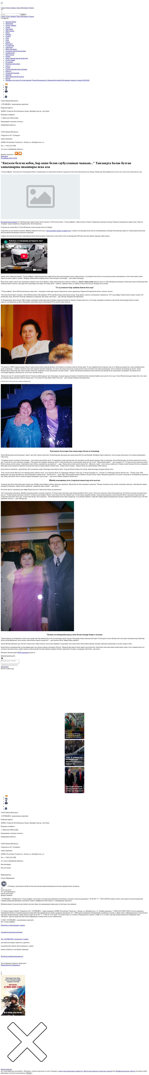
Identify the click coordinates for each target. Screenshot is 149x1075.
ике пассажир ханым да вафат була (59, 231)
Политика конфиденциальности (12, 956)
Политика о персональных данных (13, 925)
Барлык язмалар (6, 1069)
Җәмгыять (4, 156)
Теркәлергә (5, 667)
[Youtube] (6, 92)
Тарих (18, 8)
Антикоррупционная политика (11, 932)
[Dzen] (6, 97)
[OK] (6, 95)
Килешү (29, 1073)
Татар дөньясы (11, 8)
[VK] (6, 87)
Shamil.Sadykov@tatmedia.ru (10, 965)
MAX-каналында (23, 652)
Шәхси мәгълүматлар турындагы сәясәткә (98, 1071)
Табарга (23, 14)
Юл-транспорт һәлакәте (9, 222)
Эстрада (31, 8)
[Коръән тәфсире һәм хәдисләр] (6, 85)
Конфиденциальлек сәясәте (125, 1071)
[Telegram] (6, 89)
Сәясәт (3, 8)
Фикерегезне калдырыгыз (9, 665)
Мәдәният (24, 8)
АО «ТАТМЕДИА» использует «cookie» (15, 939)
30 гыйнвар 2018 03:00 (9, 158)
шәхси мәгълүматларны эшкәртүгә (71, 1071)
